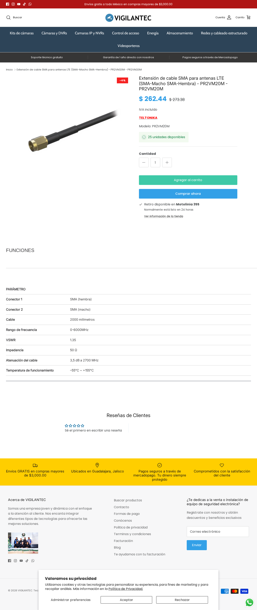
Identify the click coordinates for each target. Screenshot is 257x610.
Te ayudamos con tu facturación (139, 554)
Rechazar (182, 600)
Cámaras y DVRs (54, 33)
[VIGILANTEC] (128, 17)
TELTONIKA (148, 117)
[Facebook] (7, 4)
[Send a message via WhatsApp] (249, 602)
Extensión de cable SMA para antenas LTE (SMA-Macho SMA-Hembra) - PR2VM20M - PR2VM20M (79, 69)
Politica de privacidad (131, 527)
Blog (117, 547)
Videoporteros (129, 46)
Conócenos (123, 520)
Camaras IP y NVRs (89, 33)
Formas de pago (127, 513)
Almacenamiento (180, 33)
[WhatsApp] (30, 4)
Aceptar (126, 600)
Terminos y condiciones (132, 534)
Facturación (123, 541)
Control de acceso (125, 33)
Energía (153, 33)
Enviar (197, 545)
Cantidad (147, 154)
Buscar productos (128, 500)
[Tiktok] (24, 4)
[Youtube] (18, 4)
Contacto (121, 507)
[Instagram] (13, 4)
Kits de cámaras (22, 33)
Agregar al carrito (188, 180)
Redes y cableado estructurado (224, 33)
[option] (75, 130)
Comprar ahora (188, 193)
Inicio (9, 69)
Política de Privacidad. (125, 589)
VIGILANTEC (25, 590)
